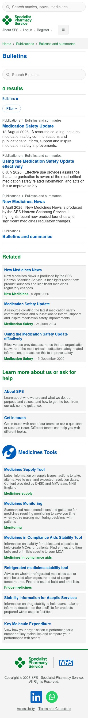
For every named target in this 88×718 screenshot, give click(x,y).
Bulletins (8, 98)
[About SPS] (44, 399)
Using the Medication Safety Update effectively (38, 163)
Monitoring (13, 527)
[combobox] (44, 7)
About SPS (10, 29)
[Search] (8, 7)
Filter (10, 108)
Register (43, 29)
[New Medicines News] (44, 281)
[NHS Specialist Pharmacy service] (17, 20)
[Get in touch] (44, 425)
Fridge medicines (18, 587)
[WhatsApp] (52, 697)
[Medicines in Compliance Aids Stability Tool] (44, 547)
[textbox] (44, 74)
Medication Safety (18, 323)
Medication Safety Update (28, 126)
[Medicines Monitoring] (44, 515)
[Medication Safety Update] (44, 313)
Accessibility (26, 708)
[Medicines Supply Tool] (44, 481)
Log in (28, 29)
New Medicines (16, 293)
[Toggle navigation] (63, 29)
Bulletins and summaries (57, 43)
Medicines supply (18, 493)
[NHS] (34, 662)
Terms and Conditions (54, 708)
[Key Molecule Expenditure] (44, 632)
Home (6, 43)
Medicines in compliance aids (28, 557)
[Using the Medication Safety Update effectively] (44, 346)
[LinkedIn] (36, 697)
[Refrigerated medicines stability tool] (44, 577)
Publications (25, 43)
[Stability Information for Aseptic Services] (44, 605)
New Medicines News (23, 201)
